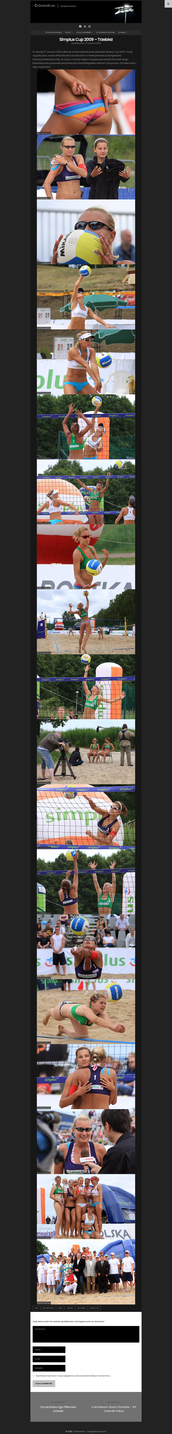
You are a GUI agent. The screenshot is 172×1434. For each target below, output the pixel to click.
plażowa (70, 1308)
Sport (68, 32)
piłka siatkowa (48, 1308)
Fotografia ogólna (105, 32)
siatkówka (82, 1308)
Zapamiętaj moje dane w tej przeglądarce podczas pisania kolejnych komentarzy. (73, 1375)
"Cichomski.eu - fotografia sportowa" (89, 1431)
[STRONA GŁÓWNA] (53, 32)
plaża (60, 1308)
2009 (36, 1308)
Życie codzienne (83, 32)
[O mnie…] (122, 32)
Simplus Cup (94, 1308)
